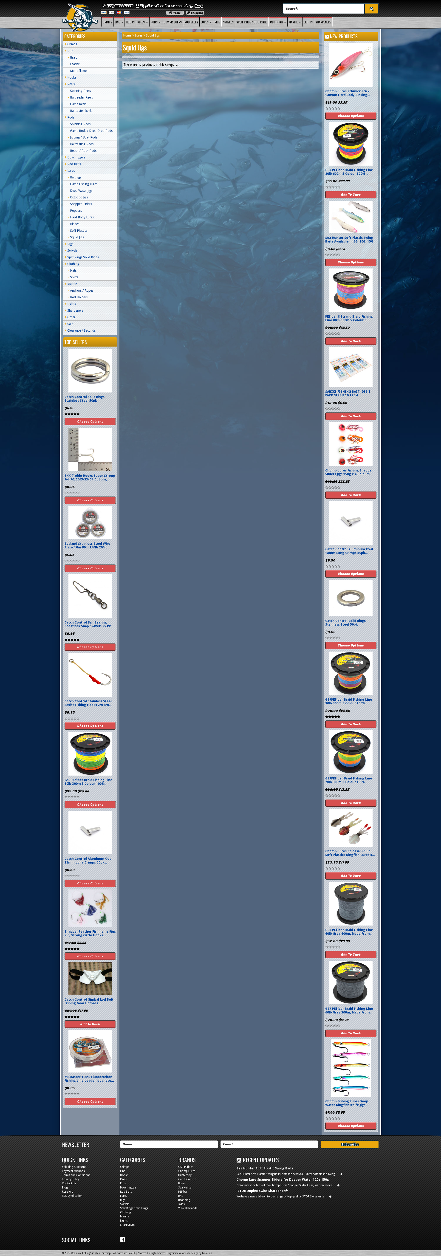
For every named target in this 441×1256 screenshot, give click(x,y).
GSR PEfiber (185, 1167)
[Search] (371, 9)
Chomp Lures (186, 1171)
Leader (74, 64)
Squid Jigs (77, 237)
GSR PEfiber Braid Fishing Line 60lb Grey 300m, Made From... (349, 1010)
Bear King (184, 1200)
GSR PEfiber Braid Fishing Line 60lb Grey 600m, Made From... (349, 931)
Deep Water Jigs (81, 190)
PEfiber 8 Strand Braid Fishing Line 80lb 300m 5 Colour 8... (349, 318)
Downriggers (173, 22)
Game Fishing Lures (83, 184)
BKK (180, 1195)
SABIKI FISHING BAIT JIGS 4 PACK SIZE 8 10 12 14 (347, 393)
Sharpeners (323, 22)
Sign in (145, 5)
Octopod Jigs (79, 197)
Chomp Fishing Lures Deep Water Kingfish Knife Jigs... (346, 1103)
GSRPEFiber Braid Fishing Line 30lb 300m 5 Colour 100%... (348, 701)
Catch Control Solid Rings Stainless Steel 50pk (345, 622)
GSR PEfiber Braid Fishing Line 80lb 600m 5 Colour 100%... (349, 171)
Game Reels (78, 104)
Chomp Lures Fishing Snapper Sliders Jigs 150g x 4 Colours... (349, 472)
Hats (73, 270)
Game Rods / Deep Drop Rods (91, 131)
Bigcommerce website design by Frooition (189, 1253)
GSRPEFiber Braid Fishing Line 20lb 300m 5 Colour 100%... (348, 780)
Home (176, 13)
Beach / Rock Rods (83, 150)
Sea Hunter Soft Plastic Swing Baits (265, 1168)
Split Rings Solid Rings (251, 22)
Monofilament (80, 71)
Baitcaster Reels (81, 111)
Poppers (76, 210)
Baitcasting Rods (81, 144)
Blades (74, 224)
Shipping (196, 13)
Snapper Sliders (81, 204)
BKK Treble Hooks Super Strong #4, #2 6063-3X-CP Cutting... (90, 477)
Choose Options (90, 421)
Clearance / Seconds (81, 330)
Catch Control (187, 1179)
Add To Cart (90, 1024)
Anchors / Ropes (81, 290)
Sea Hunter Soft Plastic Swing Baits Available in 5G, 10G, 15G (349, 239)
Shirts (74, 277)
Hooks (130, 22)
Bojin (181, 1183)
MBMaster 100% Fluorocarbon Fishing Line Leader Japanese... (89, 1078)
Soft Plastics (78, 230)
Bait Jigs (75, 177)
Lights (308, 22)
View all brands (187, 1208)
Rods (154, 22)
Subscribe (350, 1144)
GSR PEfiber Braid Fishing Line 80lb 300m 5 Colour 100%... (88, 781)
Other (71, 317)
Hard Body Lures (82, 217)
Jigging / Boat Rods (83, 137)
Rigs (217, 22)
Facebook (123, 1239)
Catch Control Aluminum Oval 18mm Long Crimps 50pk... (88, 860)
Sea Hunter (185, 1187)
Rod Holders (79, 297)
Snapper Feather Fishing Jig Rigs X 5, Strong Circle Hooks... (90, 933)
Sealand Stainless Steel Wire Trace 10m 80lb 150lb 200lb (87, 545)
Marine (293, 22)
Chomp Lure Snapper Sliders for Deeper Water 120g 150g (283, 1179)
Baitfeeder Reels (81, 97)
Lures (205, 22)
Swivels (228, 22)
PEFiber (182, 1191)
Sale (70, 324)
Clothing (276, 22)
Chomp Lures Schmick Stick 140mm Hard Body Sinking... (347, 93)
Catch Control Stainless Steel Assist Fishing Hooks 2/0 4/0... (88, 703)
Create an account (172, 5)
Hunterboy (185, 1175)
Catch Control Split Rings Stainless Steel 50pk (85, 398)
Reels (141, 22)
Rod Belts (191, 22)
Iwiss (181, 1204)
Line (117, 22)
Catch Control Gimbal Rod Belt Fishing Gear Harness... (89, 1001)
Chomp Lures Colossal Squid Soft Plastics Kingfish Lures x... (350, 853)
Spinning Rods (80, 124)
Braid (73, 57)
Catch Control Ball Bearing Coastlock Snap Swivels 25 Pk (88, 624)
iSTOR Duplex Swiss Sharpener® (262, 1191)
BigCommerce (157, 1253)
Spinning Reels (80, 91)
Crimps (107, 22)
